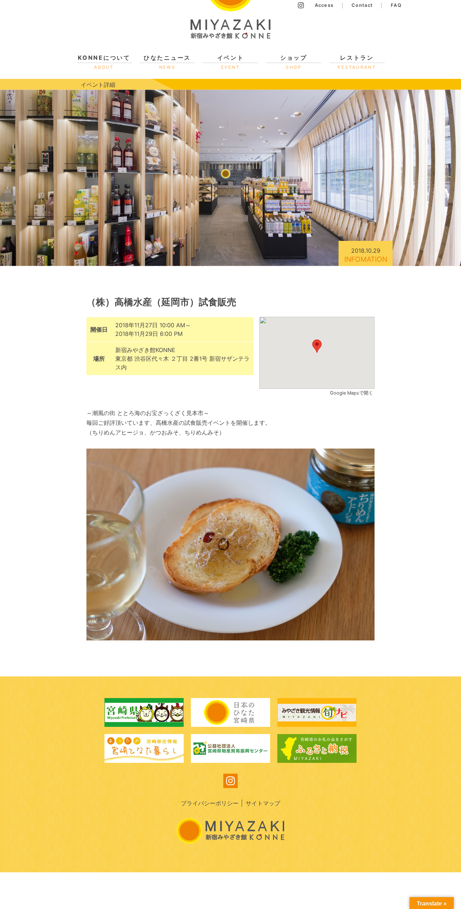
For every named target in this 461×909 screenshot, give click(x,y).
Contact (362, 5)
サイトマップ (263, 803)
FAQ (396, 5)
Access (324, 5)
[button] (317, 346)
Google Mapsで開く (352, 393)
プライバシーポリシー (209, 803)
